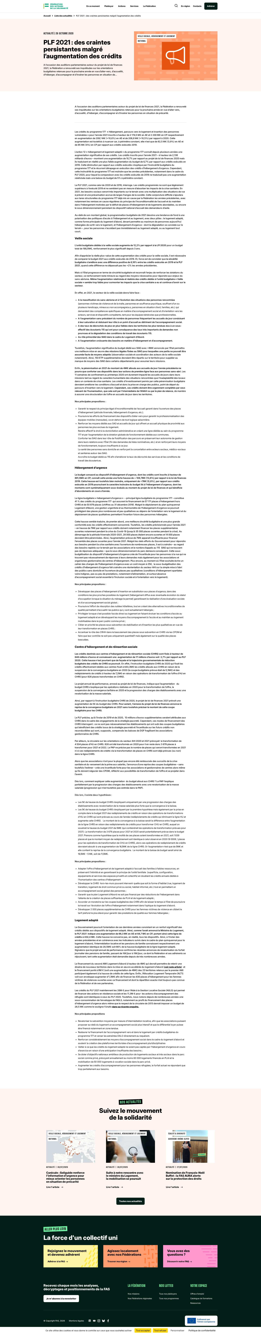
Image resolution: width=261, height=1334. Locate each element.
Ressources (195, 1303)
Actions (121, 6)
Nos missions (133, 1294)
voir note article (172, 967)
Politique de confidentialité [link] (202, 1330)
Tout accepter (143, 1330)
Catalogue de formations (201, 1298)
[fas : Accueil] (56, 6)
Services (134, 6)
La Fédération (149, 6)
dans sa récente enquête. (125, 1006)
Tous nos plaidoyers (168, 1294)
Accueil (47, 16)
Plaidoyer (108, 6)
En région (185, 6)
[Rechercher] (176, 6)
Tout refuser (160, 1330)
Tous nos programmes (169, 1298)
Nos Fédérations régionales (140, 1298)
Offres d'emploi (197, 1294)
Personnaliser (177, 1330)
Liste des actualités (63, 16)
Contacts (197, 6)
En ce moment (93, 6)
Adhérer (211, 6)
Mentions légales (76, 1321)
